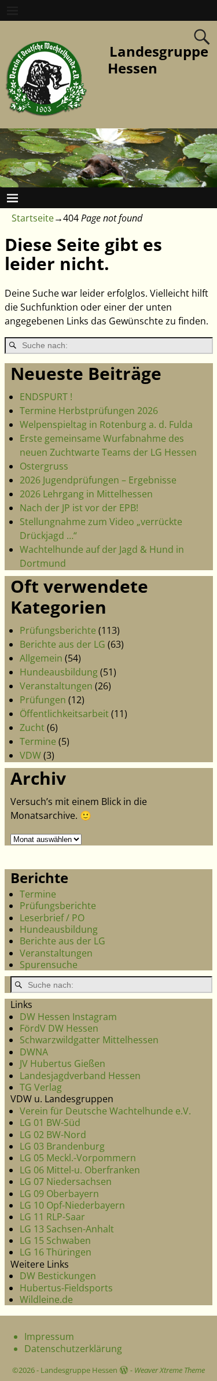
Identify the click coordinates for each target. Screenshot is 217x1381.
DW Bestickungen (58, 1275)
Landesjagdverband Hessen (80, 1075)
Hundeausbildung (59, 672)
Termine (38, 741)
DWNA (34, 1052)
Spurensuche (49, 964)
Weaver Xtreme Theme (169, 1370)
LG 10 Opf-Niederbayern (72, 1205)
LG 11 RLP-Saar (52, 1216)
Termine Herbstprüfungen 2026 (89, 410)
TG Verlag (41, 1087)
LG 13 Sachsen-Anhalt (67, 1229)
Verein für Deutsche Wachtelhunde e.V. (105, 1111)
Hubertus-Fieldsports (66, 1288)
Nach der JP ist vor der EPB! (79, 507)
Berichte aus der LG (62, 644)
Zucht (32, 727)
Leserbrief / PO (52, 917)
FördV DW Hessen (59, 1028)
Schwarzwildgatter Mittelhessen (89, 1039)
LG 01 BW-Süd (50, 1122)
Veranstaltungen (56, 686)
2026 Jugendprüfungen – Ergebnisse (98, 480)
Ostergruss (44, 466)
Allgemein (41, 658)
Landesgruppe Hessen (158, 59)
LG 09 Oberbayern (59, 1193)
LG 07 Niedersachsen (66, 1181)
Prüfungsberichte (58, 630)
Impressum (49, 1336)
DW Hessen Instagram (68, 1016)
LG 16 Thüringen (55, 1252)
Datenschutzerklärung (73, 1348)
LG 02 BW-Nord (53, 1134)
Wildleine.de (46, 1299)
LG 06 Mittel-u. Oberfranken (80, 1170)
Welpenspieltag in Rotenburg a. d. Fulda (106, 424)
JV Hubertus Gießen (62, 1063)
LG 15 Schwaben (55, 1240)
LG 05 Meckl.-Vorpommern (78, 1157)
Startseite (33, 218)
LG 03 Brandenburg (62, 1146)
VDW (30, 755)
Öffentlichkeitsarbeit (64, 713)
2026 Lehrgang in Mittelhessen (86, 494)
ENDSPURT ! (46, 396)
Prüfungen (43, 699)
